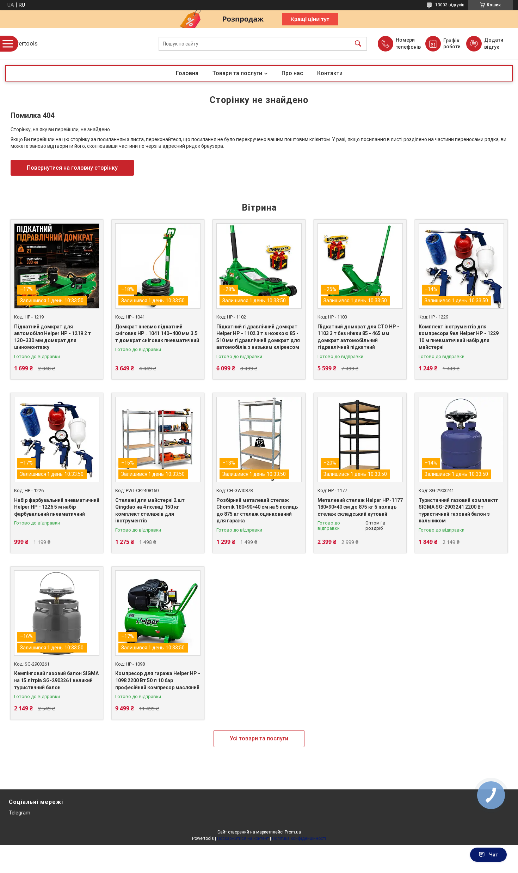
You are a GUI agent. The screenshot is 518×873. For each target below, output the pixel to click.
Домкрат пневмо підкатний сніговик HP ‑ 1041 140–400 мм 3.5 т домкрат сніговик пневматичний (157, 333)
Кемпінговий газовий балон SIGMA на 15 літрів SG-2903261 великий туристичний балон (56, 680)
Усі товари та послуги (259, 738)
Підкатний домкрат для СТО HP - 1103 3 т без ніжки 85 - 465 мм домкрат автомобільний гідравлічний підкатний (358, 337)
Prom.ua (293, 832)
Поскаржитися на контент (243, 838)
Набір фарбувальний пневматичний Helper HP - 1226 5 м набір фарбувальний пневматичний (56, 507)
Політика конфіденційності (299, 838)
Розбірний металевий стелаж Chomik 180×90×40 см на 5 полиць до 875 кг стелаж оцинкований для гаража (257, 510)
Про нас (292, 73)
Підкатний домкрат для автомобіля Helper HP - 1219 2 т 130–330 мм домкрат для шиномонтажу (52, 337)
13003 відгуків (449, 4)
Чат (493, 854)
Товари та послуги (237, 73)
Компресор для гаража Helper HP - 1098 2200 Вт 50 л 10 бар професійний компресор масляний (157, 680)
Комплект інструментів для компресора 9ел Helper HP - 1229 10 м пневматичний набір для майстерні (459, 337)
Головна (187, 73)
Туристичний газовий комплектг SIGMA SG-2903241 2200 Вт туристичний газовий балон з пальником (458, 510)
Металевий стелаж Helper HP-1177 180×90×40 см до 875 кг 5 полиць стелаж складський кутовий (360, 507)
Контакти (330, 73)
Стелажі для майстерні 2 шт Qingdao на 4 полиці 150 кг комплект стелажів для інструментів (150, 510)
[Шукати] (358, 43)
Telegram (19, 813)
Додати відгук (493, 43)
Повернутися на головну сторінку (72, 167)
